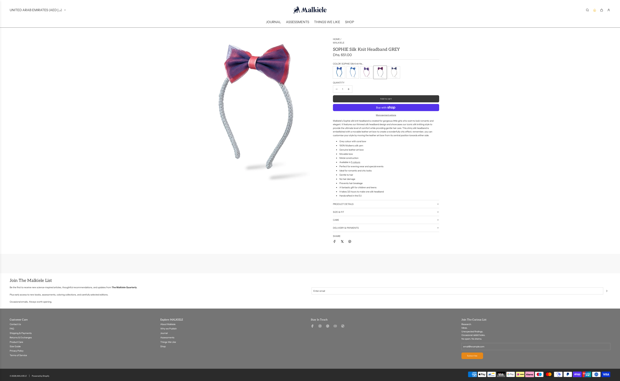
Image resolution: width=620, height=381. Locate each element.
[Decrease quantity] (336, 89)
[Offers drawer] (594, 10)
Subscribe (472, 355)
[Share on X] (342, 242)
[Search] (587, 10)
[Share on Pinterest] (349, 242)
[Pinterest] (327, 326)
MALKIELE (338, 42)
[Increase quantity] (348, 89)
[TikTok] (342, 326)
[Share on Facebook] (334, 242)
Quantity (338, 82)
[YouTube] (335, 326)
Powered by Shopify (40, 376)
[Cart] (601, 10)
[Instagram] (320, 326)
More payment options (386, 115)
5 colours (355, 162)
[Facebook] (312, 326)
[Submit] (606, 290)
